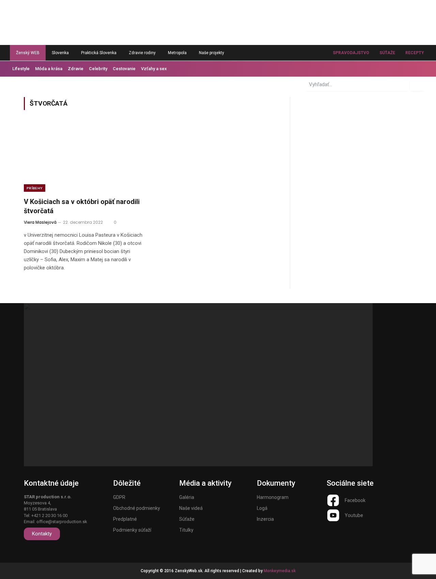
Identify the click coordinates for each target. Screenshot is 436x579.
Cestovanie (124, 68)
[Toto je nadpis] (333, 500)
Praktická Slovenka (98, 52)
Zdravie (75, 68)
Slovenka (60, 52)
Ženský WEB (28, 52)
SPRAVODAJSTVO (351, 52)
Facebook (355, 500)
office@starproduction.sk (61, 521)
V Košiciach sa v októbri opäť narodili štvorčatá (82, 206)
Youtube (354, 515)
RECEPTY (414, 52)
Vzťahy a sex (154, 68)
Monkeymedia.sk (280, 570)
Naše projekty (211, 52)
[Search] (417, 84)
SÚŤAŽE (387, 52)
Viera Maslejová (40, 222)
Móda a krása (48, 68)
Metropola (177, 52)
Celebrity (98, 68)
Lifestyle (21, 68)
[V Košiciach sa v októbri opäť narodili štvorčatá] (84, 158)
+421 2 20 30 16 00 (49, 515)
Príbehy (35, 188)
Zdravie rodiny (142, 52)
